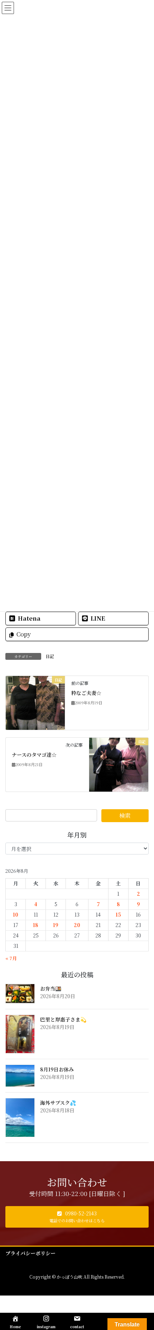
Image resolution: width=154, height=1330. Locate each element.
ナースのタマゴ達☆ (34, 754)
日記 (49, 656)
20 (77, 924)
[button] (77, 1216)
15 (118, 914)
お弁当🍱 (50, 988)
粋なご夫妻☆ (86, 692)
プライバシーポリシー (30, 1253)
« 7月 (11, 958)
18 (35, 924)
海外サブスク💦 (58, 1102)
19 (55, 924)
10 (15, 914)
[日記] (35, 701)
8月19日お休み (57, 1069)
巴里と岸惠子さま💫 (63, 1019)
